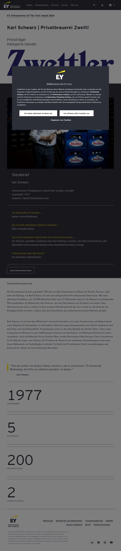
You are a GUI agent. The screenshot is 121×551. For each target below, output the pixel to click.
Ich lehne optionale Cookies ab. (38, 113)
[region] (60, 98)
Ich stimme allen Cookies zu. (76, 113)
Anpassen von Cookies (61, 120)
